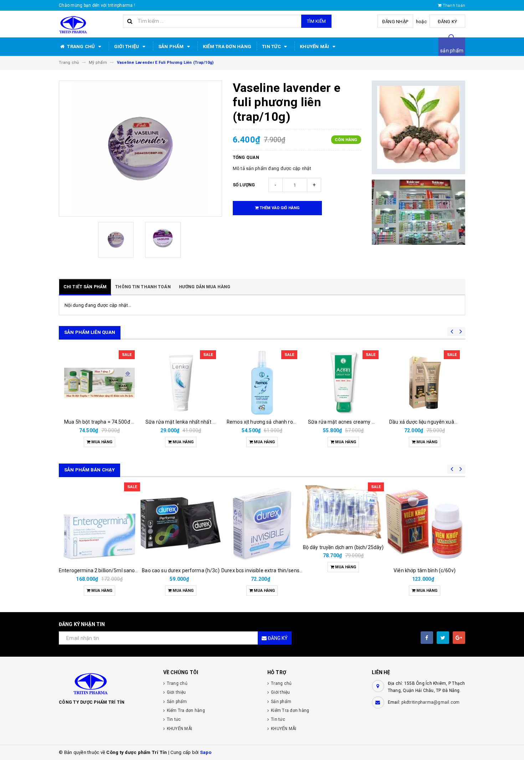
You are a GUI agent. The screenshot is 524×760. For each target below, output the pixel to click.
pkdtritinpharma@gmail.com (430, 702)
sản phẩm (451, 50)
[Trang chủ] (88, 24)
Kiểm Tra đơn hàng (227, 46)
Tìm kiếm (316, 21)
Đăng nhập (395, 21)
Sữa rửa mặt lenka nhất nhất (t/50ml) (188, 422)
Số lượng (244, 184)
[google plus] (459, 637)
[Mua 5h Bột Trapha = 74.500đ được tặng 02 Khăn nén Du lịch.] (99, 382)
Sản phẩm (171, 46)
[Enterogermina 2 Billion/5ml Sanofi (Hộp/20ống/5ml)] (99, 523)
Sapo (206, 752)
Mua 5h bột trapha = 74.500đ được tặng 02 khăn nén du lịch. (132, 422)
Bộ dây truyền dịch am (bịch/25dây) (343, 547)
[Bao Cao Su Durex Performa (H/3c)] (180, 523)
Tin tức (272, 46)
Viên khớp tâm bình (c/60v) (425, 570)
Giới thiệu (127, 46)
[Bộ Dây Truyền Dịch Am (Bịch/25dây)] (343, 511)
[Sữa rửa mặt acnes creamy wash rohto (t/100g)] (343, 382)
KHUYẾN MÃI (315, 46)
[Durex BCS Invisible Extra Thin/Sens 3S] (262, 523)
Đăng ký (447, 21)
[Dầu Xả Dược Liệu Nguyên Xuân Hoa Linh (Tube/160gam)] (424, 382)
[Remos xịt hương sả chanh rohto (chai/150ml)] (262, 382)
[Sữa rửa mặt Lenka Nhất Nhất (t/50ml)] (180, 382)
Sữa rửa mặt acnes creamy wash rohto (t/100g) (363, 422)
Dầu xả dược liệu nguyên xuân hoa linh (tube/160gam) (451, 422)
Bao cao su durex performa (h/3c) (180, 570)
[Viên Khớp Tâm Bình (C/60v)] (424, 523)
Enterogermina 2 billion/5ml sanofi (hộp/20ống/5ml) (119, 570)
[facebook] (427, 637)
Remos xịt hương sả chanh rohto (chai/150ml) (279, 422)
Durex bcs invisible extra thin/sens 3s (263, 570)
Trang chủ (81, 46)
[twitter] (443, 637)
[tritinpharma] (106, 683)
